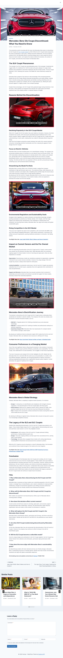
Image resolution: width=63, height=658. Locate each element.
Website (43, 639)
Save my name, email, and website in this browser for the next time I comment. (26, 642)
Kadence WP (41, 654)
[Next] (60, 591)
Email (26, 639)
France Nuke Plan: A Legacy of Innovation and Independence (9, 594)
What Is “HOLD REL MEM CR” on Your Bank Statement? (31, 594)
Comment (10, 622)
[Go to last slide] (3, 591)
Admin (47, 598)
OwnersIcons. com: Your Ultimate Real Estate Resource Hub (51, 594)
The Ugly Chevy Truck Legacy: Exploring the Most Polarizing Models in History (45, 564)
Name (9, 639)
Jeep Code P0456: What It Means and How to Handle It (18, 564)
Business (11, 38)
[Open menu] (60, 2)
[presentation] (10, 583)
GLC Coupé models (23, 52)
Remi (11, 46)
